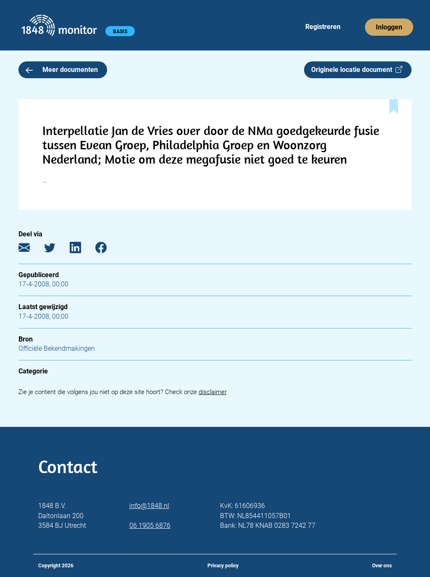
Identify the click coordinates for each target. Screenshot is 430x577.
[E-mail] (30, 250)
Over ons (382, 566)
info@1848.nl (149, 506)
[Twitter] (56, 250)
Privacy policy (223, 566)
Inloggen (389, 27)
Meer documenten (70, 70)
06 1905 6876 (149, 525)
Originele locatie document (353, 70)
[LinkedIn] (82, 250)
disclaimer (212, 392)
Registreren (323, 27)
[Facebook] (107, 250)
